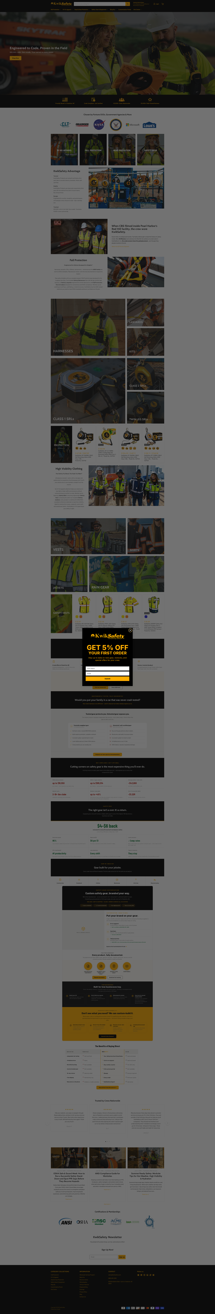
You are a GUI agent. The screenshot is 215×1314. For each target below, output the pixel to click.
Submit (107, 679)
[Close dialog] (130, 630)
